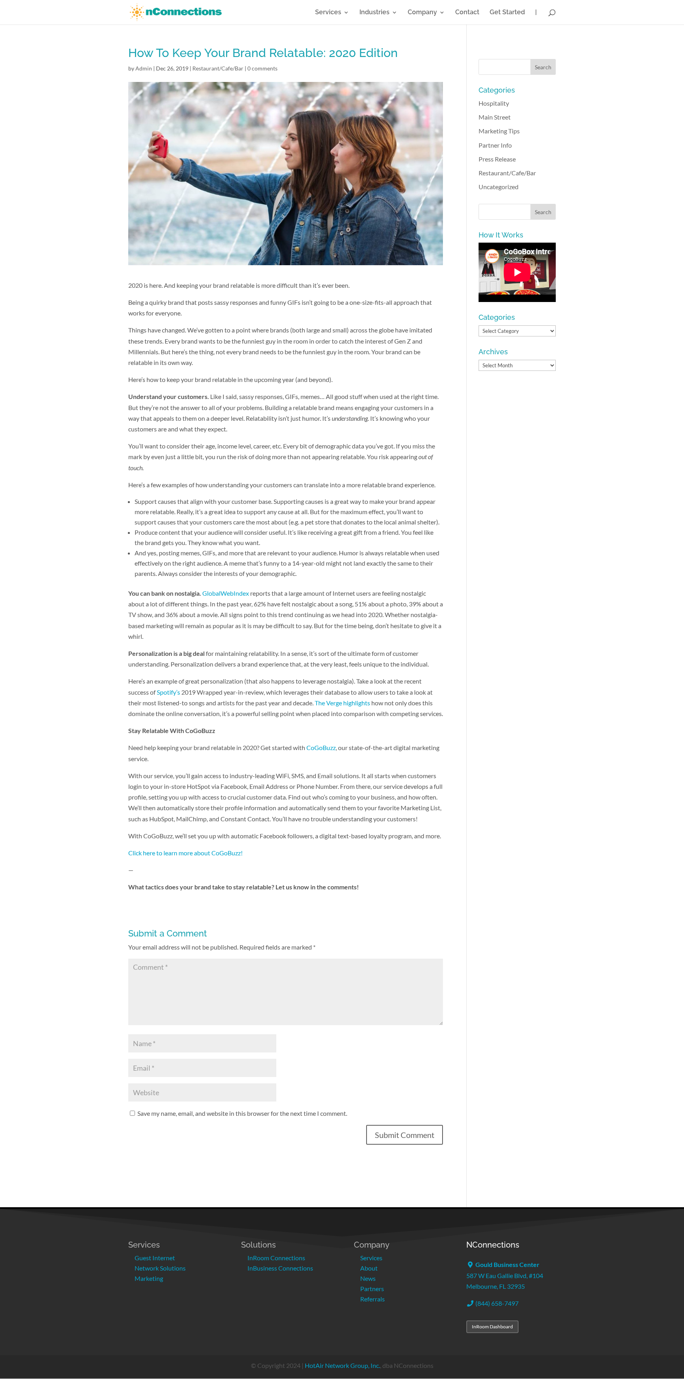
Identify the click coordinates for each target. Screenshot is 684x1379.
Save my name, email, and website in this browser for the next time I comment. (242, 1113)
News (368, 1278)
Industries (374, 12)
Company (422, 12)
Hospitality (494, 103)
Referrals (372, 1299)
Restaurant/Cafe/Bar (217, 68)
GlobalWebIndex (226, 593)
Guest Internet (155, 1257)
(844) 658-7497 (496, 1303)
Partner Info (495, 145)
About (369, 1268)
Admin (143, 68)
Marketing (149, 1278)
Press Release (497, 159)
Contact (467, 12)
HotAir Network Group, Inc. (342, 1365)
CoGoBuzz (321, 747)
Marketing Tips (499, 131)
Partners (372, 1288)
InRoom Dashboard (492, 1327)
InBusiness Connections (280, 1268)
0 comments (262, 68)
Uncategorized (499, 186)
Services (328, 12)
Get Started (507, 12)
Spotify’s (168, 692)
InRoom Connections (276, 1257)
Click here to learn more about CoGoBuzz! (185, 853)
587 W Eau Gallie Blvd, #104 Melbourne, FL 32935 (504, 1275)
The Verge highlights (342, 703)
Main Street (495, 117)
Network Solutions (160, 1268)
